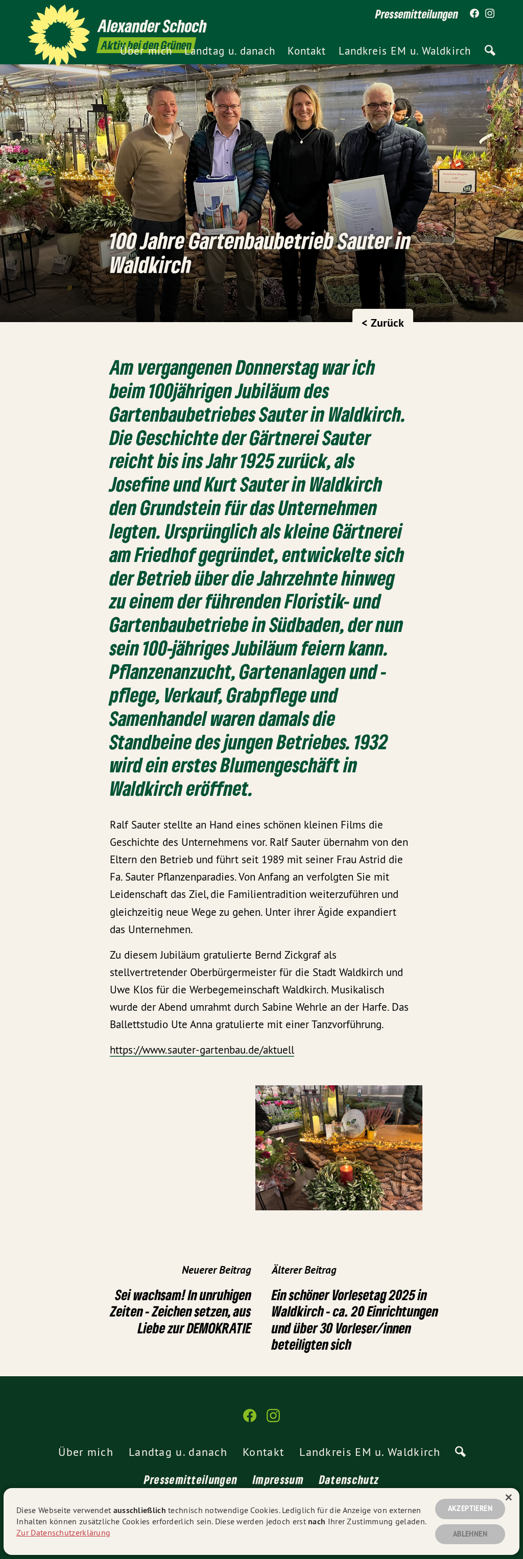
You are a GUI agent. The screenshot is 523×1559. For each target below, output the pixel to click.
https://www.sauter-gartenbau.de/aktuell (202, 1050)
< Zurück (383, 322)
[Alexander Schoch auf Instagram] (489, 14)
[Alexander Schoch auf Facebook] (474, 14)
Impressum (278, 1479)
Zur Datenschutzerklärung (63, 1532)
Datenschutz (349, 1479)
